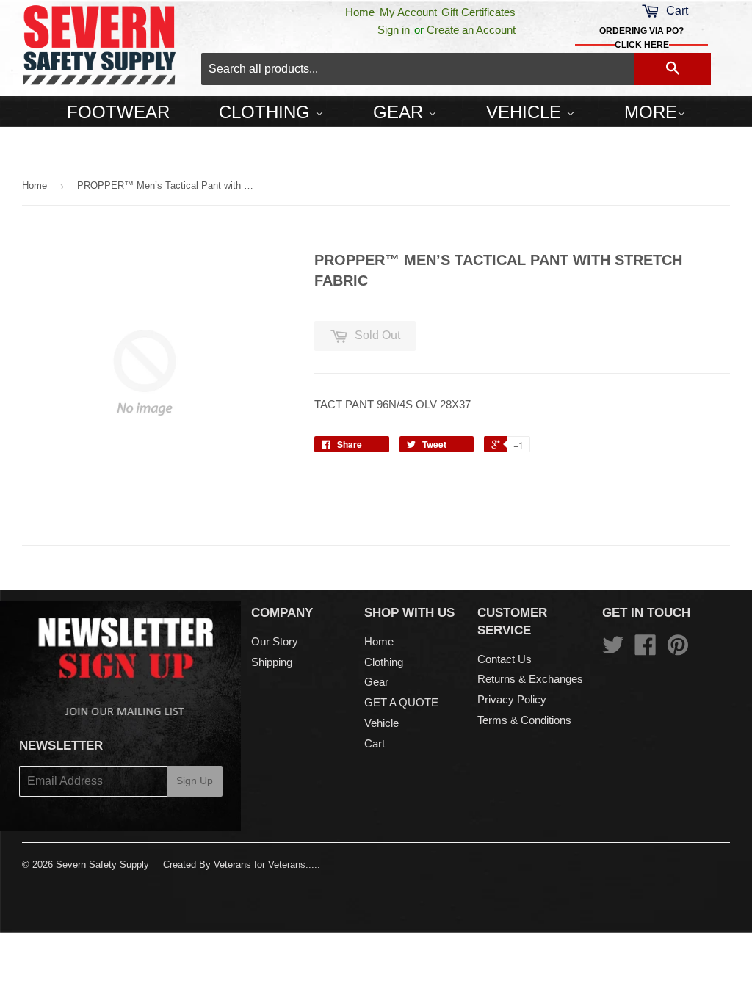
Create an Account (471, 29)
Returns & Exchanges (530, 679)
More (650, 112)
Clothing (267, 112)
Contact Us (504, 659)
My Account (408, 12)
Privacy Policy (511, 699)
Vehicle (526, 112)
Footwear (118, 112)
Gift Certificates (478, 12)
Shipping (271, 662)
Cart (374, 743)
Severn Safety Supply (102, 864)
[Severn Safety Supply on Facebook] (645, 649)
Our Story (274, 641)
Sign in (393, 29)
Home (360, 12)
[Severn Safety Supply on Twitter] (613, 649)
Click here (642, 45)
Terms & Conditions (524, 720)
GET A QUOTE (401, 702)
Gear (400, 112)
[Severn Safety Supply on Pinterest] (678, 649)
